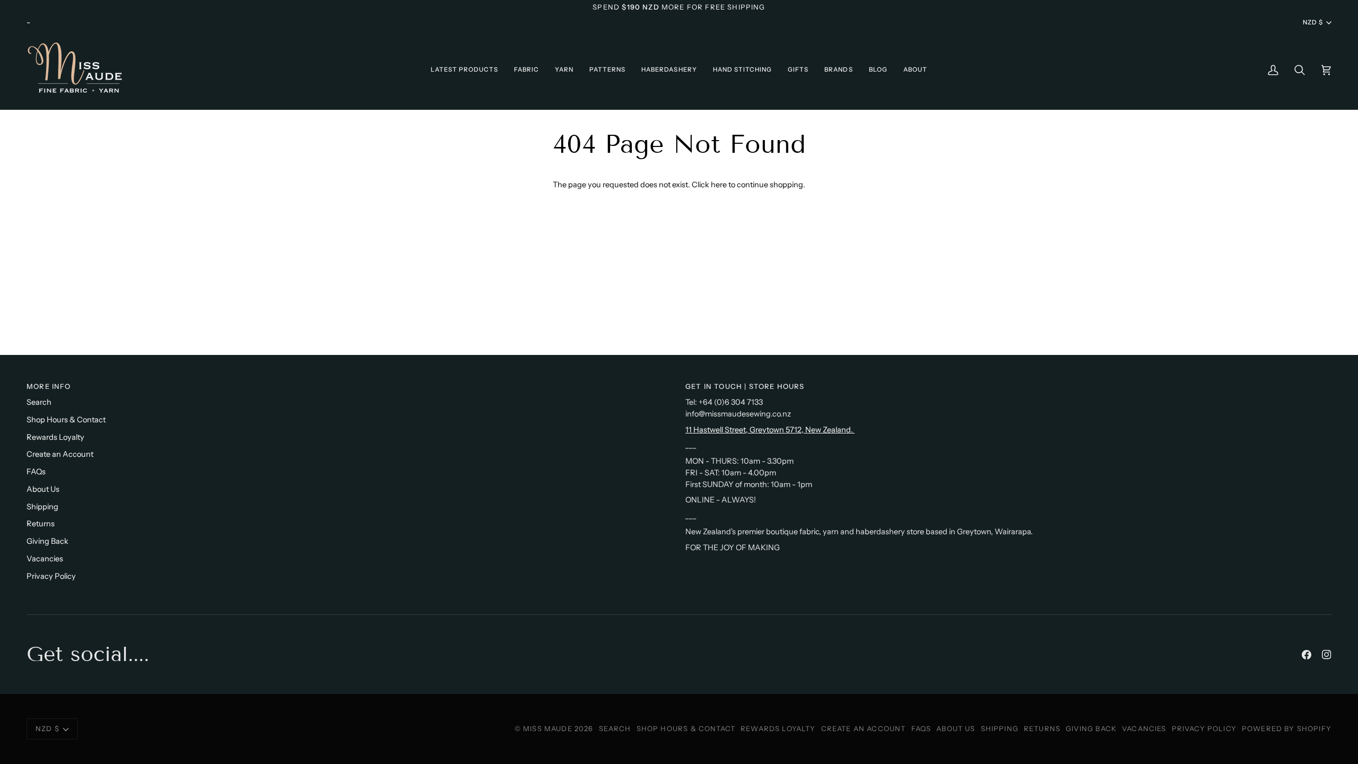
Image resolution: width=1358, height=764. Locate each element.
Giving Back (47, 541)
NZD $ (1313, 22)
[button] (464, 69)
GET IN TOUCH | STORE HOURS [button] (744, 386)
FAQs (36, 471)
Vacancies (45, 558)
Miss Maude (547, 728)
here (719, 184)
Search (39, 402)
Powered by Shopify (1286, 728)
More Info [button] (49, 386)
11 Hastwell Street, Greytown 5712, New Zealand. (770, 430)
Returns (41, 523)
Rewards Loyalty (55, 437)
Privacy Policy (51, 576)
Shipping (42, 506)
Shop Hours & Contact (66, 419)
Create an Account (60, 454)
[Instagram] (1326, 654)
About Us (43, 489)
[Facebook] (1306, 654)
